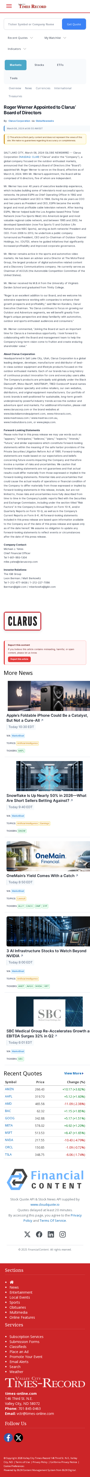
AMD (8, 1103)
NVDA (39, 986)
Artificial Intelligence (27, 743)
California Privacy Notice (63, 1462)
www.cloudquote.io (45, 1204)
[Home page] (45, 1381)
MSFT (8, 1133)
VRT (46, 986)
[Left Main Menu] (9, 6)
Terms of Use (23, 1462)
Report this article (19, 659)
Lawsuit (21, 898)
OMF (38, 906)
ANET (21, 986)
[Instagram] (63, 1235)
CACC (29, 906)
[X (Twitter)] (27, 1235)
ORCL (9, 1147)
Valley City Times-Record (36, 1458)
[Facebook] (39, 1235)
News (28, 88)
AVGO (30, 986)
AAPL (21, 750)
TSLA (8, 1154)
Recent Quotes (18, 38)
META (9, 1125)
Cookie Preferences (14, 1466)
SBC (20, 1058)
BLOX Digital (69, 1470)
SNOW (22, 830)
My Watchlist (52, 38)
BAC (8, 1111)
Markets (16, 65)
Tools (14, 78)
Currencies (43, 88)
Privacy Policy (40, 1462)
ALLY (21, 906)
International (63, 88)
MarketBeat (18, 735)
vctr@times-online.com (35, 1413)
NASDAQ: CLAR (29, 156)
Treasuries (15, 96)
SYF (45, 906)
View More (73, 1073)
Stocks (39, 65)
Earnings (44, 823)
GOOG (9, 1118)
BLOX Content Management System (36, 1470)
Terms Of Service (53, 1220)
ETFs (60, 65)
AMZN (9, 1089)
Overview (15, 88)
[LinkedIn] (51, 1235)
